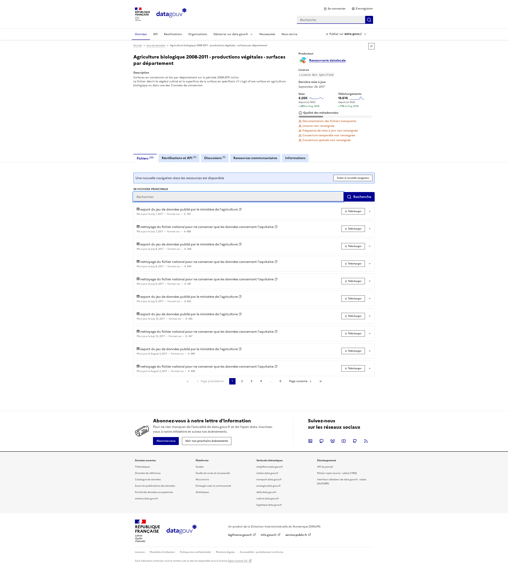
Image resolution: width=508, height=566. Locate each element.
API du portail (325, 467)
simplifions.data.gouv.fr (269, 467)
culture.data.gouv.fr (267, 498)
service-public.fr (296, 535)
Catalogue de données (148, 479)
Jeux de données (156, 45)
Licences (140, 552)
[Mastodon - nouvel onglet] (321, 441)
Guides (200, 467)
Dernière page (320, 381)
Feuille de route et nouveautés (213, 473)
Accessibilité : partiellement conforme (261, 552)
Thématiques (142, 467)
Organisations (197, 34)
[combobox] (335, 20)
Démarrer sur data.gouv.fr (231, 34)
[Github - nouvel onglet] (355, 441)
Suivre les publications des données (155, 486)
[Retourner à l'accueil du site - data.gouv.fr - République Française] (181, 531)
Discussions (214, 157)
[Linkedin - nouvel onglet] (310, 441)
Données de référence (148, 473)
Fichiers (145, 158)
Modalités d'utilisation (162, 552)
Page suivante (298, 381)
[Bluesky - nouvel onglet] (333, 441)
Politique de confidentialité (195, 552)
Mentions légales (225, 552)
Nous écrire (289, 34)
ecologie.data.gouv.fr (268, 486)
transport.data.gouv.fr (269, 479)
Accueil (137, 45)
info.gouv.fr (269, 535)
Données (141, 34)
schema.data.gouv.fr (146, 498)
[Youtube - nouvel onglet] (344, 441)
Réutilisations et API (179, 157)
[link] (334, 9)
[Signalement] (371, 46)
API (155, 34)
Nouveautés (267, 34)
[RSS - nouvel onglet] (366, 441)
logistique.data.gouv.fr (269, 505)
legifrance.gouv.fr (240, 535)
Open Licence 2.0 (238, 561)
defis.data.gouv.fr (266, 492)
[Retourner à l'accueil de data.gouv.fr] (171, 14)
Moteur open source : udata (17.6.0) (337, 473)
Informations (295, 158)
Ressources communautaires (255, 158)
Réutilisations (173, 34)
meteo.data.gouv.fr (267, 473)
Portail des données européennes (154, 492)
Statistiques (202, 492)
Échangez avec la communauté (213, 486)
